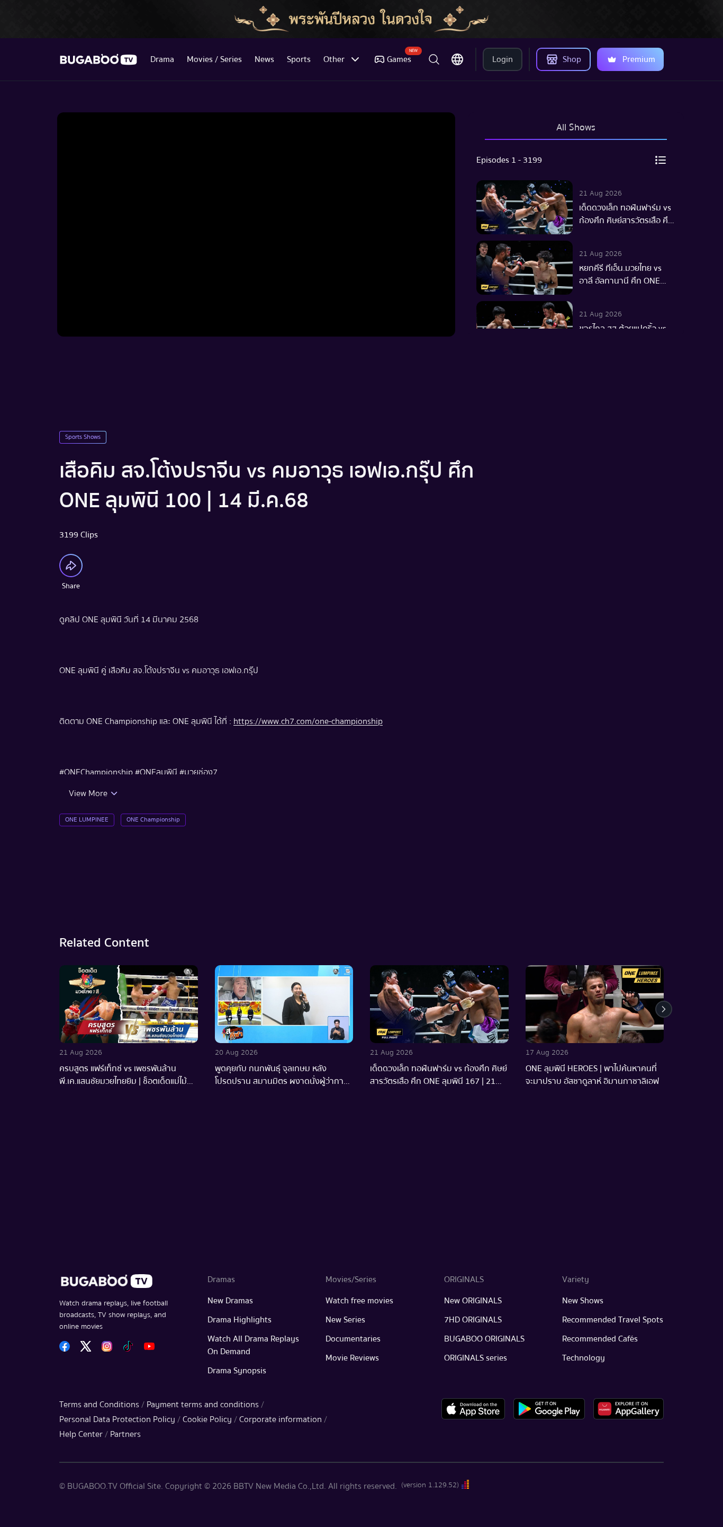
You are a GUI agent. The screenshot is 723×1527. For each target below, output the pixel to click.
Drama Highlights (239, 1319)
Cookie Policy (207, 1419)
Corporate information (280, 1419)
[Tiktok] (128, 1346)
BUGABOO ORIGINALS (484, 1338)
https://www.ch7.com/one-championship (308, 721)
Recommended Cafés (600, 1338)
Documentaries (353, 1338)
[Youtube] (149, 1346)
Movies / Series (214, 59)
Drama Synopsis (236, 1370)
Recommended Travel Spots (612, 1319)
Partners (125, 1434)
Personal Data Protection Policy (117, 1419)
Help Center (81, 1434)
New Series (345, 1319)
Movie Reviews (352, 1358)
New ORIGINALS (473, 1300)
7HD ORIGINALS (473, 1319)
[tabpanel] (575, 238)
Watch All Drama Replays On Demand (253, 1345)
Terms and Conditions (99, 1404)
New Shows (582, 1300)
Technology (583, 1358)
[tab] (575, 132)
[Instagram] (107, 1346)
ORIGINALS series (475, 1358)
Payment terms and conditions (203, 1404)
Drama (162, 59)
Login (502, 59)
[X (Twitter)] (85, 1346)
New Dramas (230, 1300)
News (264, 59)
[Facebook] (64, 1346)
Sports (299, 59)
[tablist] (575, 132)
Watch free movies (359, 1300)
